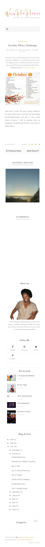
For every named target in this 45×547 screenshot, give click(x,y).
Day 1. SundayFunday (19, 488)
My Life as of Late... (24, 411)
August (14, 495)
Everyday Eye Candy (28, 68)
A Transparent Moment (25, 376)
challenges (22, 41)
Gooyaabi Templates (25, 540)
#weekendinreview (18, 457)
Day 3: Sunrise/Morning (18, 198)
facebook (13, 350)
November (16, 450)
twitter (36, 350)
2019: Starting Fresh (24, 396)
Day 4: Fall (15, 466)
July (13, 499)
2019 (11, 439)
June (14, 502)
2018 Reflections (23, 403)
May (14, 506)
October (15, 454)
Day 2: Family (17, 475)
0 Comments (10, 144)
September (16, 492)
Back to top (34, 543)
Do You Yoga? (22, 385)
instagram (24, 350)
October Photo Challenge (21, 479)
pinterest (13, 359)
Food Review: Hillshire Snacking (23, 461)
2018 (11, 443)
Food (35, 521)
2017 (11, 446)
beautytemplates (26, 537)
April (14, 509)
